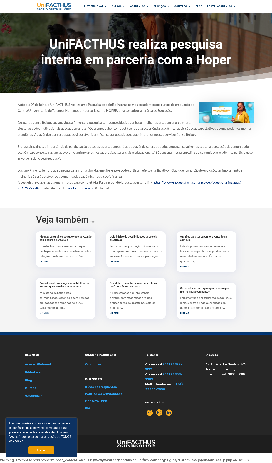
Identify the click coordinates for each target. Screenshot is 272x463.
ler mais (44, 261)
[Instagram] (159, 415)
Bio (87, 408)
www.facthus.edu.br (79, 188)
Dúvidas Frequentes (101, 387)
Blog (199, 6)
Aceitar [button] (41, 450)
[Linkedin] (168, 415)
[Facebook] (149, 415)
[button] (25, 441)
